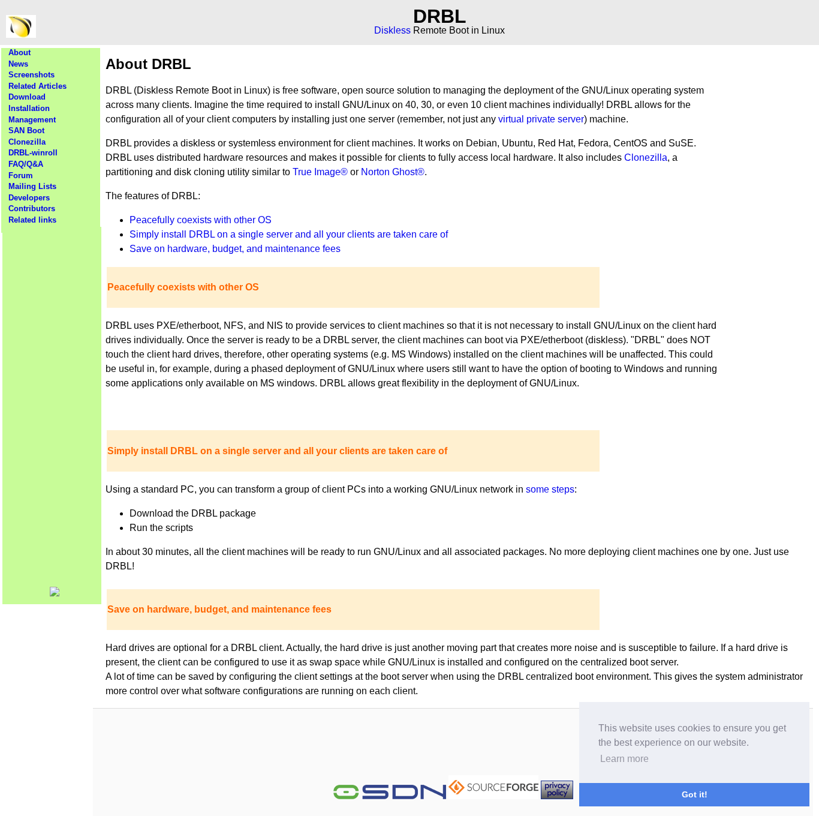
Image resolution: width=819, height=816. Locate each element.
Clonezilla (27, 141)
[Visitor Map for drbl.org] (54, 593)
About (19, 52)
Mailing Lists (32, 186)
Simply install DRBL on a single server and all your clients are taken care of (289, 234)
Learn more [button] (624, 759)
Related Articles (37, 86)
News (18, 63)
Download (27, 96)
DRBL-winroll (33, 152)
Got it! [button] (694, 794)
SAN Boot (26, 130)
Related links (32, 219)
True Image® (320, 172)
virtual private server (541, 119)
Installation (29, 108)
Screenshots (31, 74)
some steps (550, 489)
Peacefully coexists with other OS (201, 220)
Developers (29, 197)
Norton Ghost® (392, 172)
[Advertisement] (52, 407)
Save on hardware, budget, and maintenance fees (235, 249)
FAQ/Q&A (25, 164)
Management (32, 119)
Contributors (31, 208)
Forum (20, 175)
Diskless (392, 30)
